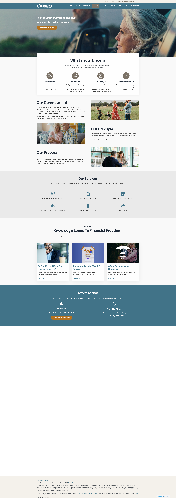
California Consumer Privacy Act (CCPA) (88, 493)
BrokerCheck (71, 483)
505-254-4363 (111, 1)
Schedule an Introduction (47, 27)
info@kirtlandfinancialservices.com (128, 1)
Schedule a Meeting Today (61, 317)
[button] (70, 6)
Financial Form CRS (43, 480)
